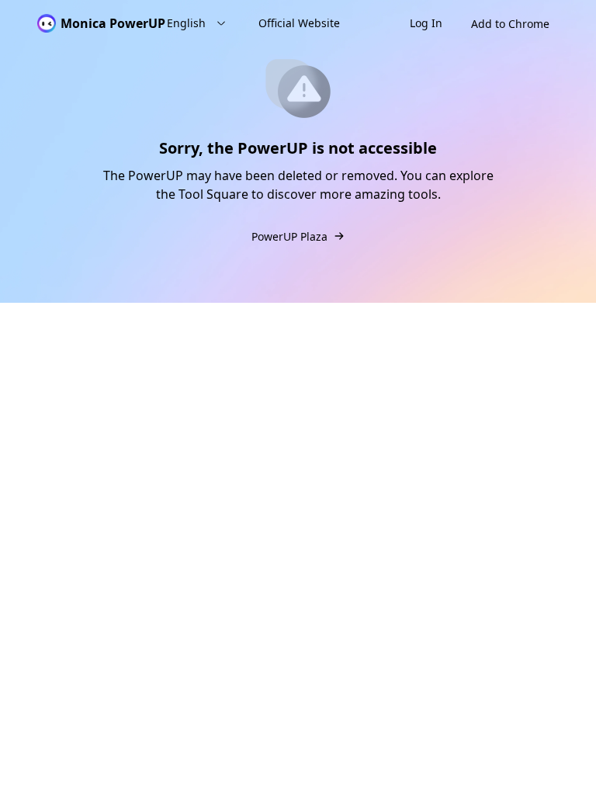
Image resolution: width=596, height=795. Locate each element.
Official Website (299, 23)
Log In (426, 23)
